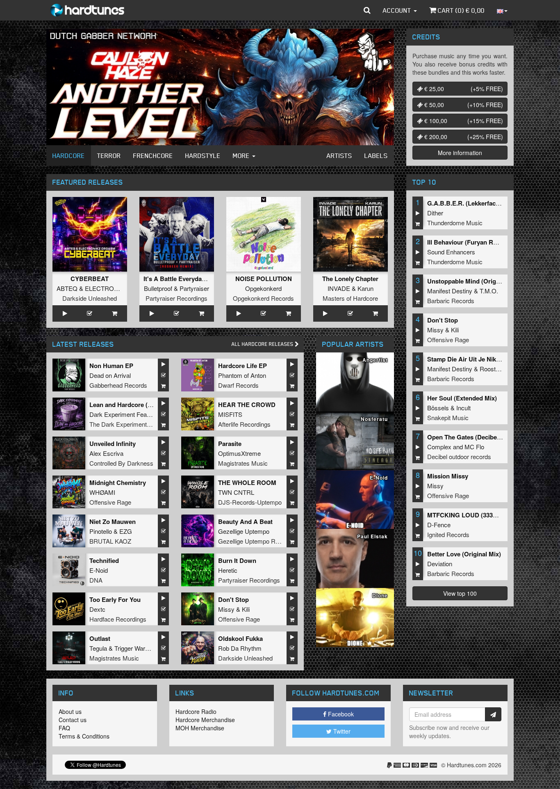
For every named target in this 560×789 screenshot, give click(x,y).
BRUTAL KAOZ (110, 541)
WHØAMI (102, 492)
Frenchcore (153, 155)
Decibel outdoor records (459, 456)
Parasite (229, 443)
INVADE (339, 288)
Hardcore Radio (195, 711)
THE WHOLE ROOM (247, 482)
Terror (109, 155)
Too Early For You (115, 599)
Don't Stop (233, 599)
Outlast (99, 638)
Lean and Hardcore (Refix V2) (131, 404)
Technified (104, 560)
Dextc (97, 609)
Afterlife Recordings (244, 424)
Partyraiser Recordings (176, 298)
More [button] (242, 155)
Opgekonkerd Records (263, 298)
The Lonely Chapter (350, 278)
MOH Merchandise (199, 728)
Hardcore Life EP (242, 365)
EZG (125, 531)
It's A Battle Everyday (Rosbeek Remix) (199, 278)
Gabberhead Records (118, 385)
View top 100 (460, 593)
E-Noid (98, 570)
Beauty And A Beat (245, 521)
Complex (439, 446)
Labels (376, 155)
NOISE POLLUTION (263, 278)
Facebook (340, 714)
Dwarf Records (238, 385)
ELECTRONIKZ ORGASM (121, 288)
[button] (367, 10)
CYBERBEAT (90, 278)
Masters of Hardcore (350, 298)
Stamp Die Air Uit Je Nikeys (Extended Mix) (489, 359)
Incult (463, 407)
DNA (95, 580)
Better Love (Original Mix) (464, 553)
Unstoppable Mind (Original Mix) (473, 281)
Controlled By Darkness (121, 463)
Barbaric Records (450, 300)
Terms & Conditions (84, 736)
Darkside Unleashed (89, 298)
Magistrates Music (243, 463)
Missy (226, 609)
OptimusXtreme (239, 453)
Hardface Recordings (117, 619)
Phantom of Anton (242, 375)
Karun (365, 288)
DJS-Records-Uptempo (250, 502)
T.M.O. (489, 290)
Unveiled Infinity (112, 443)
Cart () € (460, 10)
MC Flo (474, 446)
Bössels (438, 407)
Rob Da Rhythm (240, 648)
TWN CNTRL (236, 492)
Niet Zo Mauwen (112, 521)
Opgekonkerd (263, 288)
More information (460, 153)
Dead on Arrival (110, 375)
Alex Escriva (106, 453)
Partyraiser (194, 288)
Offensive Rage (110, 502)
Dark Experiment (112, 414)
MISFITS (230, 414)
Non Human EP (111, 365)
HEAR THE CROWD (246, 404)
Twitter (341, 731)
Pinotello (100, 531)
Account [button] (398, 10)
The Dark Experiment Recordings (134, 424)
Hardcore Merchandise (205, 720)
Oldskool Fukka (240, 638)
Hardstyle (203, 155)
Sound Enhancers (451, 251)
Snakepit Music (448, 417)
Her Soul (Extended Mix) (462, 398)
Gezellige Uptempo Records (256, 541)
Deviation (439, 563)
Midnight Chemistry (117, 482)
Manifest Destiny (449, 290)
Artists (339, 155)
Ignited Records (448, 534)
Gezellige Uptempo (243, 531)
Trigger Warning (135, 648)
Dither (435, 212)
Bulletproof (158, 288)
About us (70, 711)
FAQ (64, 728)
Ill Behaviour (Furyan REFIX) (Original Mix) (488, 242)
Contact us (73, 720)
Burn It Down (237, 560)
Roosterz (492, 368)
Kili (246, 609)
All (263, 344)
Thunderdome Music (455, 222)
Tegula (98, 648)
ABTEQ (67, 288)
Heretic (227, 570)
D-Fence (439, 524)
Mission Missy (447, 475)
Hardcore (68, 155)
